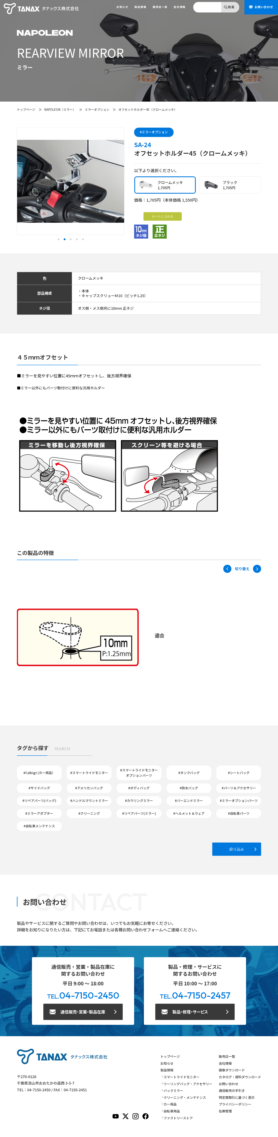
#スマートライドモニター (89, 772)
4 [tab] (77, 239)
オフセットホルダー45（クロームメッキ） (147, 109)
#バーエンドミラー (189, 800)
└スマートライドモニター (179, 1076)
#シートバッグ (239, 772)
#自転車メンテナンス (39, 825)
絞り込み (236, 849)
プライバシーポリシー (235, 1104)
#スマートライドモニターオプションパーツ (139, 773)
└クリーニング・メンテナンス (183, 1097)
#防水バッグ (189, 787)
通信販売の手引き (232, 1090)
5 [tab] (83, 239)
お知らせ (122, 7)
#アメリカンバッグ (89, 787)
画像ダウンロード (232, 1069)
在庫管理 (225, 1111)
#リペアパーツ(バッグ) (39, 800)
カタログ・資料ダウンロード (240, 1076)
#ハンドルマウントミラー (89, 800)
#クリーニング (89, 813)
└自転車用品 (170, 1111)
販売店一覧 (160, 7)
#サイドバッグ (39, 787)
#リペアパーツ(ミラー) (139, 813)
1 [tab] (58, 239)
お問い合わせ (228, 1083)
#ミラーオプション (154, 131)
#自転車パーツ (239, 813)
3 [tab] (71, 239)
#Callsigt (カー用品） (39, 772)
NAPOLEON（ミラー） (60, 109)
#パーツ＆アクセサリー (239, 787)
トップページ (26, 109)
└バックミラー (171, 1090)
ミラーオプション (97, 109)
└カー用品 (168, 1104)
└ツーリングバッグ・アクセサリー (186, 1083)
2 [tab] (64, 239)
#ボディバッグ (139, 787)
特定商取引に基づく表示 (237, 1097)
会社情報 (179, 7)
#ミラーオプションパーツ (239, 800)
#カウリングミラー (139, 800)
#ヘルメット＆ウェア (189, 813)
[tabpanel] (70, 181)
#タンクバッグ (189, 772)
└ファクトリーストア (176, 1117)
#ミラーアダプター (39, 813)
